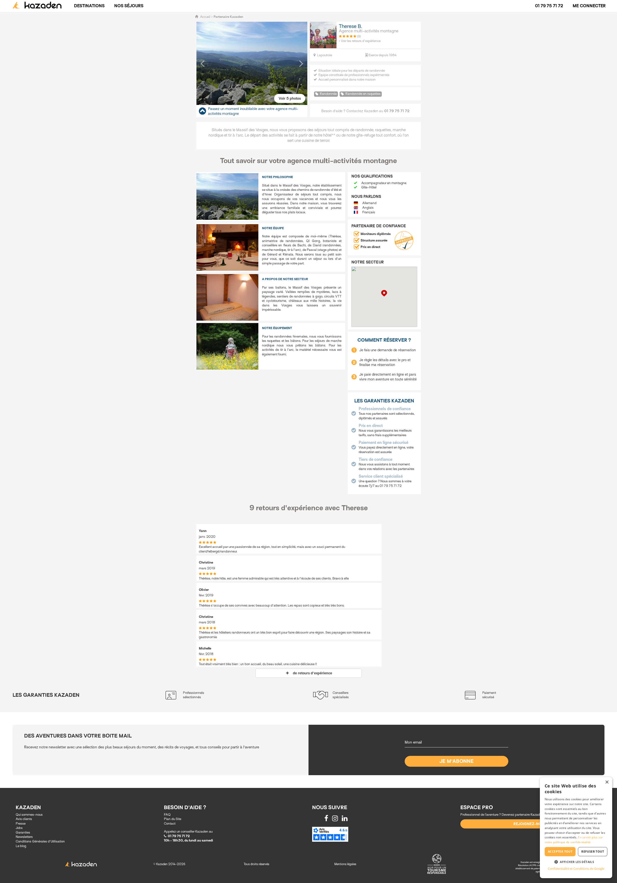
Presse (21, 823)
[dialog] (576, 827)
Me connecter (589, 6)
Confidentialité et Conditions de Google (576, 868)
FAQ (167, 814)
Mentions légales (345, 864)
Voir (290, 98)
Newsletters (24, 837)
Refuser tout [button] (592, 851)
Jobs (19, 828)
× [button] (607, 782)
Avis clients (24, 819)
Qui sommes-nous (29, 814)
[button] (202, 63)
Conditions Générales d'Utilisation (40, 841)
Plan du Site (172, 819)
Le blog (21, 846)
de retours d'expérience (311, 673)
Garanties (23, 832)
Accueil (205, 17)
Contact (169, 823)
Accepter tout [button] (560, 851)
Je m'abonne (456, 761)
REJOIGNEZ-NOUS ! (531, 824)
